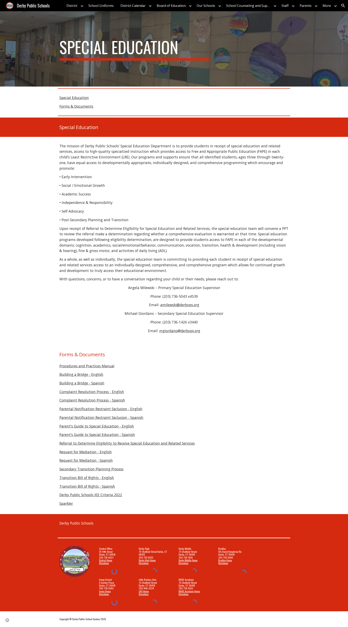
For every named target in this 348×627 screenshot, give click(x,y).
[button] (343, 5)
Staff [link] (285, 5)
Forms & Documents (76, 106)
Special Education (74, 97)
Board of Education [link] (171, 5)
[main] (134, 49)
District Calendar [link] (133, 5)
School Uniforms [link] (101, 5)
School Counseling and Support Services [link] (249, 5)
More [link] (327, 5)
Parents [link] (306, 5)
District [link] (71, 5)
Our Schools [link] (206, 5)
